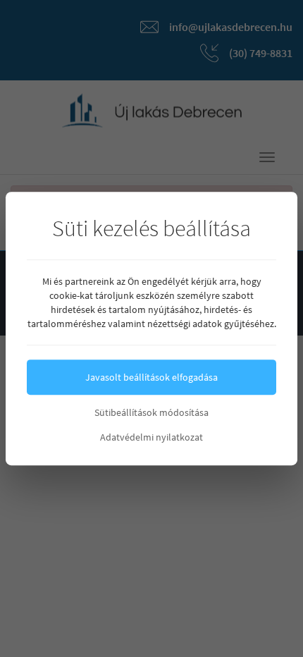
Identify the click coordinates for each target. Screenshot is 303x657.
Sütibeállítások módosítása (151, 412)
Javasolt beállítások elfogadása (151, 377)
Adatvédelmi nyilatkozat (151, 437)
